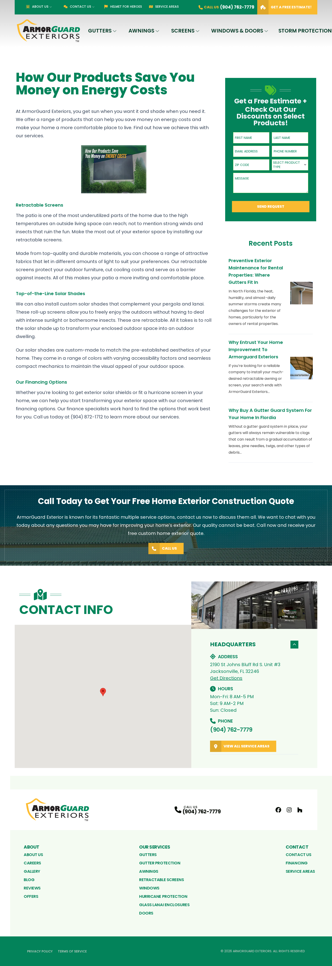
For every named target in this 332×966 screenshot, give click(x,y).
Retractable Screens (161, 879)
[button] (103, 692)
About (31, 847)
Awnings (141, 30)
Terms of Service (72, 951)
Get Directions (226, 678)
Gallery (32, 871)
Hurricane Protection (163, 896)
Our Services (154, 847)
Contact (297, 847)
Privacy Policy (40, 951)
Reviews (32, 888)
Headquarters (233, 644)
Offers (31, 896)
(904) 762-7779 (231, 730)
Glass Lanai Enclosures (164, 905)
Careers (32, 863)
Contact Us (80, 6)
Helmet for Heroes (126, 6)
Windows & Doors (237, 30)
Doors (146, 913)
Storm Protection (305, 30)
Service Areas (167, 6)
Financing (297, 863)
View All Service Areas (246, 746)
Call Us (169, 548)
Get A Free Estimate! (291, 7)
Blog (29, 879)
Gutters (100, 30)
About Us (40, 6)
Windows (149, 888)
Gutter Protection (159, 863)
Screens (182, 30)
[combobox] (290, 164)
